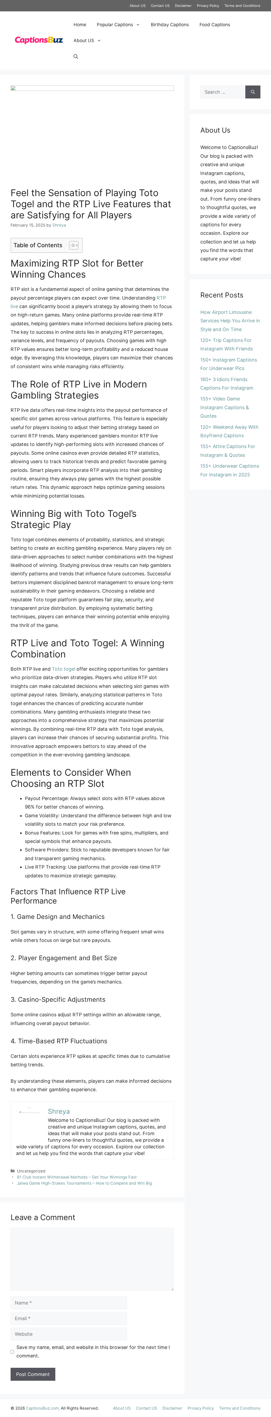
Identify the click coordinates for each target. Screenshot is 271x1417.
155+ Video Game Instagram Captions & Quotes (224, 407)
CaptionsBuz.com (42, 1408)
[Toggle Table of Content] (71, 245)
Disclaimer (183, 5)
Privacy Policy (208, 5)
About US (138, 5)
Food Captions (215, 24)
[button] (75, 56)
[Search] (252, 91)
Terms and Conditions (242, 5)
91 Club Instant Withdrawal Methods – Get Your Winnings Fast (77, 1177)
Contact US (160, 5)
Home (80, 24)
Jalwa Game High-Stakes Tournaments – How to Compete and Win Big (84, 1183)
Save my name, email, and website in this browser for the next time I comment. (93, 1351)
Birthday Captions (170, 24)
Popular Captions (115, 24)
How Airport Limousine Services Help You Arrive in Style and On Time (230, 320)
